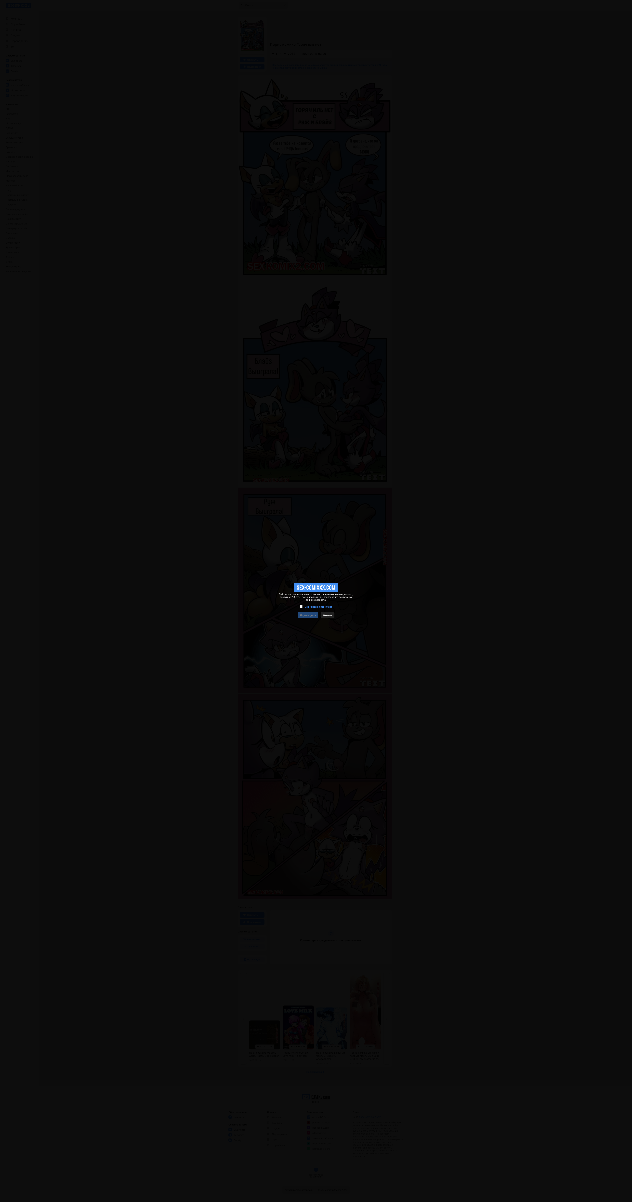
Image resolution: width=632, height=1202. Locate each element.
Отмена (327, 615)
